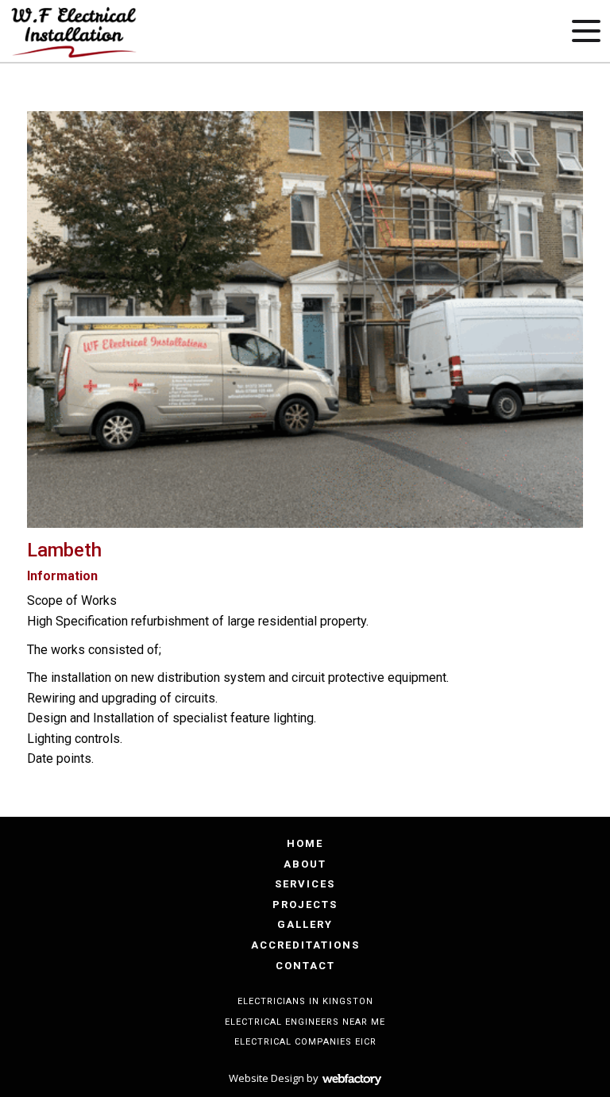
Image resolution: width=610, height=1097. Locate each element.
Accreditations (305, 945)
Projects (305, 904)
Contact (305, 966)
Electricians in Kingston (305, 1001)
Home (305, 843)
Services (305, 884)
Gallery (305, 924)
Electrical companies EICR (305, 1042)
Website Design (266, 1078)
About (305, 864)
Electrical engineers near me (305, 1022)
